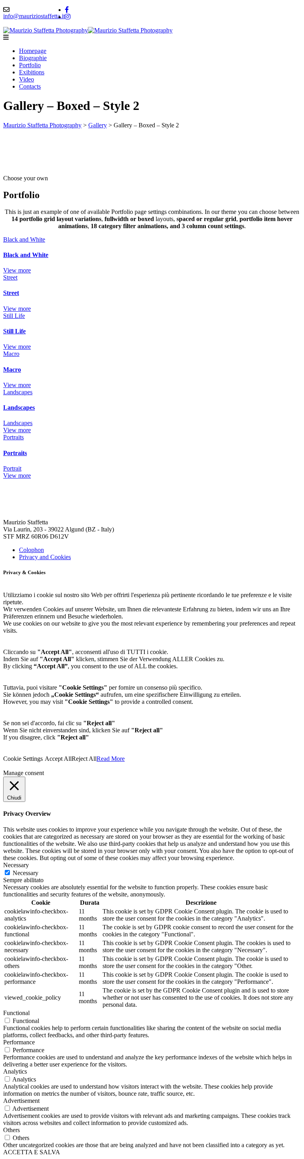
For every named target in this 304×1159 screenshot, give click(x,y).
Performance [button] (19, 1042)
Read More (111, 758)
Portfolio (30, 65)
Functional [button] (16, 1013)
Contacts (30, 86)
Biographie (33, 58)
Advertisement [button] (21, 1100)
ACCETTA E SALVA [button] (31, 1152)
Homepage (32, 50)
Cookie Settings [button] (23, 758)
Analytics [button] (15, 1071)
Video (26, 79)
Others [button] (11, 1130)
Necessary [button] (16, 865)
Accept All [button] (58, 758)
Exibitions (31, 72)
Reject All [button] (84, 758)
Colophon (31, 549)
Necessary (25, 873)
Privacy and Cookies (45, 557)
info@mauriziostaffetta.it (34, 16)
